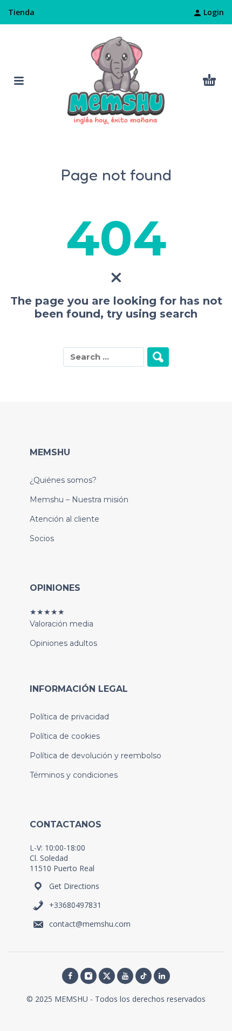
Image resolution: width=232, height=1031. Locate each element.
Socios (42, 538)
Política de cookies (65, 736)
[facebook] (70, 976)
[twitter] (107, 976)
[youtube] (125, 976)
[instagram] (88, 976)
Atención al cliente (64, 519)
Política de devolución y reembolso (95, 755)
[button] (18, 80)
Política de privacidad (69, 717)
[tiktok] (143, 976)
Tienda (21, 12)
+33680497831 (75, 905)
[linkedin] (162, 976)
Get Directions (74, 886)
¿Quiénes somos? (63, 480)
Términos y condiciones (74, 775)
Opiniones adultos (63, 643)
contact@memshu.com (90, 924)
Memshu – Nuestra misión (79, 499)
